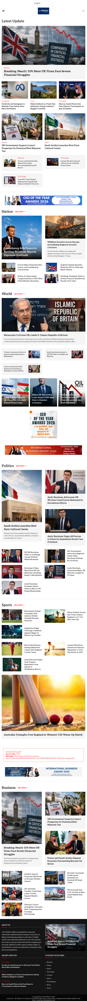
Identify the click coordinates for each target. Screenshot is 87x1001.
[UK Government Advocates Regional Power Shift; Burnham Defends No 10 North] (55, 556)
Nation (49, 968)
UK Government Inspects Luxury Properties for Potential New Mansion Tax (21, 148)
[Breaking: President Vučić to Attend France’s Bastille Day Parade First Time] (51, 278)
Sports (7, 605)
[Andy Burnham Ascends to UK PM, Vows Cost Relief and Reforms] (77, 354)
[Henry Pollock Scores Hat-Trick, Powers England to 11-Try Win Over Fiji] (55, 616)
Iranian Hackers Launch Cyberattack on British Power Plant (70, 163)
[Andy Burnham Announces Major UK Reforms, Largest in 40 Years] (55, 572)
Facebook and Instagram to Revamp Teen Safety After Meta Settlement (13, 106)
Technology (50, 972)
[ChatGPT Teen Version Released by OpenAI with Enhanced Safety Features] (10, 180)
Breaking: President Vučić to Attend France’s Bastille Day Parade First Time (72, 278)
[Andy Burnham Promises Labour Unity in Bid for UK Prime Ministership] (12, 587)
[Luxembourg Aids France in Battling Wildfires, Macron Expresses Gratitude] (22, 237)
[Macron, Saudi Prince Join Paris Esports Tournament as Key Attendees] (72, 90)
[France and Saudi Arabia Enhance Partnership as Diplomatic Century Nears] (34, 369)
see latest (19, 211)
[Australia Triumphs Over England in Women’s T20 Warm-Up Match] (43, 707)
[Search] (83, 11)
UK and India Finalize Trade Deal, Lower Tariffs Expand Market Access (32, 893)
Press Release (51, 981)
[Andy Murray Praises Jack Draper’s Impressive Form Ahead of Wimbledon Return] (12, 664)
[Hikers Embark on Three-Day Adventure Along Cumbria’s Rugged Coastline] (43, 90)
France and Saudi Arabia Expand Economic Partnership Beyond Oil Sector (64, 861)
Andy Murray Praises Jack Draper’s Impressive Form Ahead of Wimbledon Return (33, 664)
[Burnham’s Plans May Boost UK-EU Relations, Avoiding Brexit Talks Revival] (12, 572)
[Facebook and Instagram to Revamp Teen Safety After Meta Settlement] (15, 90)
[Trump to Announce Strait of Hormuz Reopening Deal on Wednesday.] (34, 354)
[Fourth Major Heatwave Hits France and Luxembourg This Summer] (8, 267)
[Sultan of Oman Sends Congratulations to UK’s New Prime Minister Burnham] (8, 278)
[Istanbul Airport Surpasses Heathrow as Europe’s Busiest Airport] (12, 878)
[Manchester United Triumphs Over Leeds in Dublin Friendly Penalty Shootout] (12, 616)
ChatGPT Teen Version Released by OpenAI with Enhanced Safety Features (28, 181)
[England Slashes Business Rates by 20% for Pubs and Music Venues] (51, 267)
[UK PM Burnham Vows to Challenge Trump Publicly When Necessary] (12, 556)
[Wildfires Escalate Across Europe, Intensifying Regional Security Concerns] (65, 227)
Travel (49, 988)
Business (9, 788)
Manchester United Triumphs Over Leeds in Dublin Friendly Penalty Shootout (32, 616)
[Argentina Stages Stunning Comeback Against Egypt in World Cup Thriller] (12, 632)
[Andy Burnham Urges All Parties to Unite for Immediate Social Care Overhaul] (65, 521)
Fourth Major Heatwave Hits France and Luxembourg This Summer (30, 267)
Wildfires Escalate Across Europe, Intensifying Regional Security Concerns (63, 245)
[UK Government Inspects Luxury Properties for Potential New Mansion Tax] (22, 126)
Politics (49, 965)
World (49, 985)
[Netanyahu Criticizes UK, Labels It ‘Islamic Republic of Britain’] (43, 315)
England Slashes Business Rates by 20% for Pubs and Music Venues (71, 267)
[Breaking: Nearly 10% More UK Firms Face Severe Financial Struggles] (43, 52)
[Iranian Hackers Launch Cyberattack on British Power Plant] (52, 162)
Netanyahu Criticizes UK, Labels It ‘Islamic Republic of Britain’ (36, 335)
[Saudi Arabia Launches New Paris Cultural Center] (65, 126)
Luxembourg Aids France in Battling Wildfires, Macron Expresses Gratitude (20, 252)
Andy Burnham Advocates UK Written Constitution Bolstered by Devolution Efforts (65, 500)
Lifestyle (49, 975)
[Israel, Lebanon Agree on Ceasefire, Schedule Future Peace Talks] (15, 392)
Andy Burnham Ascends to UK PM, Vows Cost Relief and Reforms (57, 354)
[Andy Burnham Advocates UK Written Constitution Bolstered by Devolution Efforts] (65, 482)
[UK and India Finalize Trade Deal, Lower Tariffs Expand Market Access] (12, 893)
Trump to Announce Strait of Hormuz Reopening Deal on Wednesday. (15, 354)
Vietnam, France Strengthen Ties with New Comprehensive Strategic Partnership (33, 909)
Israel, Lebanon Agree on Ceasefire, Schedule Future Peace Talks (15, 400)
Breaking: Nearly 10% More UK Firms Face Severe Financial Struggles (22, 851)
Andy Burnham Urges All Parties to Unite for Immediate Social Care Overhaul (65, 539)
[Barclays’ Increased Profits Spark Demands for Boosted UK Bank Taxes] (55, 878)
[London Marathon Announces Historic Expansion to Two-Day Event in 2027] (55, 649)
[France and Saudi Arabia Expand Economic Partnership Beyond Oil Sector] (10, 163)
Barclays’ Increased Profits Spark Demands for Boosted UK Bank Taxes (75, 878)
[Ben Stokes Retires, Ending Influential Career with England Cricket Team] (12, 649)
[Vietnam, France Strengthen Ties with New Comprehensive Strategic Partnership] (12, 909)
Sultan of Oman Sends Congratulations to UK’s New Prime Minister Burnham (30, 278)
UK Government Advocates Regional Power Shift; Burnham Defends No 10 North (75, 556)
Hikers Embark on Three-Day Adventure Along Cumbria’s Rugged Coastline (42, 106)
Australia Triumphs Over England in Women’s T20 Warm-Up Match (43, 734)
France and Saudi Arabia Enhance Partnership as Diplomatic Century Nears (13, 369)
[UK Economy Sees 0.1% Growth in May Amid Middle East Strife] (55, 893)
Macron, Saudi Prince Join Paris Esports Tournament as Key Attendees (71, 106)
